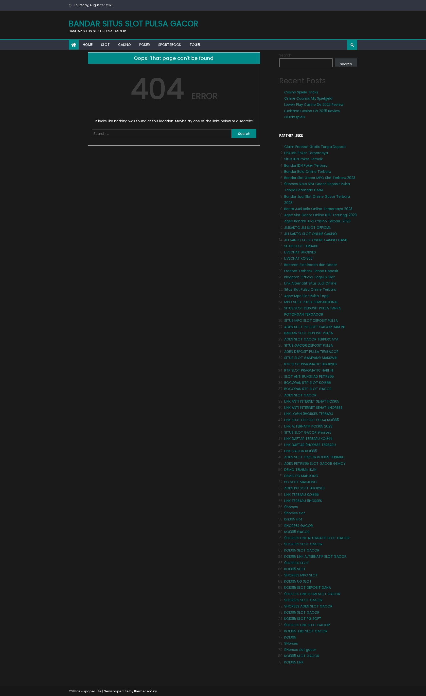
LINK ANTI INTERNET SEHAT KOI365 (311, 401)
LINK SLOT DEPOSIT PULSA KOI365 (311, 419)
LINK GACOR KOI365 (300, 450)
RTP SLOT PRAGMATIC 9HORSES (310, 364)
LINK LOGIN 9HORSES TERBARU (308, 413)
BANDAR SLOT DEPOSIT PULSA (308, 333)
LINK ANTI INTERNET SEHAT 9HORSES (313, 407)
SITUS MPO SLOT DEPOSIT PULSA (311, 320)
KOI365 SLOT (295, 569)
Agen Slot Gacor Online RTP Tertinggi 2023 (320, 215)
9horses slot (294, 513)
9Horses (291, 643)
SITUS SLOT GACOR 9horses (307, 432)
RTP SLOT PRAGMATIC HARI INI (309, 370)
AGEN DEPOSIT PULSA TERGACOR (311, 351)
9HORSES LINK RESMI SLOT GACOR (312, 593)
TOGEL (195, 44)
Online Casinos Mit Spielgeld (308, 98)
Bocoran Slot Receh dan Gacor (310, 264)
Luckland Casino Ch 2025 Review (312, 110)
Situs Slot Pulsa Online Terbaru (310, 289)
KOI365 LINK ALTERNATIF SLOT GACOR (315, 556)
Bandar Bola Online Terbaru (307, 171)
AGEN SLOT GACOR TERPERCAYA (311, 339)
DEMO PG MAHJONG (301, 475)
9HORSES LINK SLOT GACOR (307, 625)
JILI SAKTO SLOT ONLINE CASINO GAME (316, 239)
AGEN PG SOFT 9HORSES (304, 488)
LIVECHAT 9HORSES (300, 252)
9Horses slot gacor (300, 649)
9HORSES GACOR (298, 525)
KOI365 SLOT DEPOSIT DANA (307, 587)
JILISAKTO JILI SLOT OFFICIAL (307, 227)
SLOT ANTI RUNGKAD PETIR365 (309, 376)
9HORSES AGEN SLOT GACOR (308, 606)
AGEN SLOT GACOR (300, 395)
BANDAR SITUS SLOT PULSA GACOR (133, 23)
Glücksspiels (294, 117)
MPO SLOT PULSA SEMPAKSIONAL (311, 302)
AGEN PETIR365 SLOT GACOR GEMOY (315, 463)
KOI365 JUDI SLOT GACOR (305, 631)
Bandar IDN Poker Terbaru (306, 165)
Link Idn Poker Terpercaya (306, 152)
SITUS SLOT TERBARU (301, 246)
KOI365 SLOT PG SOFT (302, 618)
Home (88, 44)
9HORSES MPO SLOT (301, 575)
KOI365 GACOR (297, 531)
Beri (287, 208)
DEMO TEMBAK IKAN (300, 469)
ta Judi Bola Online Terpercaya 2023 (321, 208)
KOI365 (290, 637)
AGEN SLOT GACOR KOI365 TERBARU (314, 457)
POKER (144, 44)
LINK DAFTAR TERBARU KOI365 (308, 438)
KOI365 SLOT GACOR (301, 550)
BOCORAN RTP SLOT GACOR (308, 388)
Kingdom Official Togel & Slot (309, 277)
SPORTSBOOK (169, 44)
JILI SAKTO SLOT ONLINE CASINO (310, 233)
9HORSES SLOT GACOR (303, 544)
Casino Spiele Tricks (301, 92)
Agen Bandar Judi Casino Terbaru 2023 (317, 221)
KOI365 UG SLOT (298, 581)
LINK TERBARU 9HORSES (303, 500)
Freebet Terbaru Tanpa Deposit (311, 270)
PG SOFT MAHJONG (300, 482)
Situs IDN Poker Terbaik (303, 159)
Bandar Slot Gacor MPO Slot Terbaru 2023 (319, 177)
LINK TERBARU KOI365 (301, 494)
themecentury (145, 691)
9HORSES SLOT (296, 562)
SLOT (105, 44)
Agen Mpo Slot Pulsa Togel (306, 295)
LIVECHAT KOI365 (298, 258)
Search (285, 55)
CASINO (124, 44)
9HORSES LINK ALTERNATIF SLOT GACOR (317, 537)
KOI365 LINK (293, 662)
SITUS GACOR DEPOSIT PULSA (308, 345)
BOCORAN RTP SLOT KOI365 (307, 382)
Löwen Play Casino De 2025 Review (313, 104)
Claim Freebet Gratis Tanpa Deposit (315, 146)
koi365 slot (293, 519)
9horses (291, 506)
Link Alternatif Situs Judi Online (310, 283)
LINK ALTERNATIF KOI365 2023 (308, 426)
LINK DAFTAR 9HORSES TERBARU (310, 444)
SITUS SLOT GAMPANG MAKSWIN (310, 357)
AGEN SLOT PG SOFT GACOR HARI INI (314, 326)
